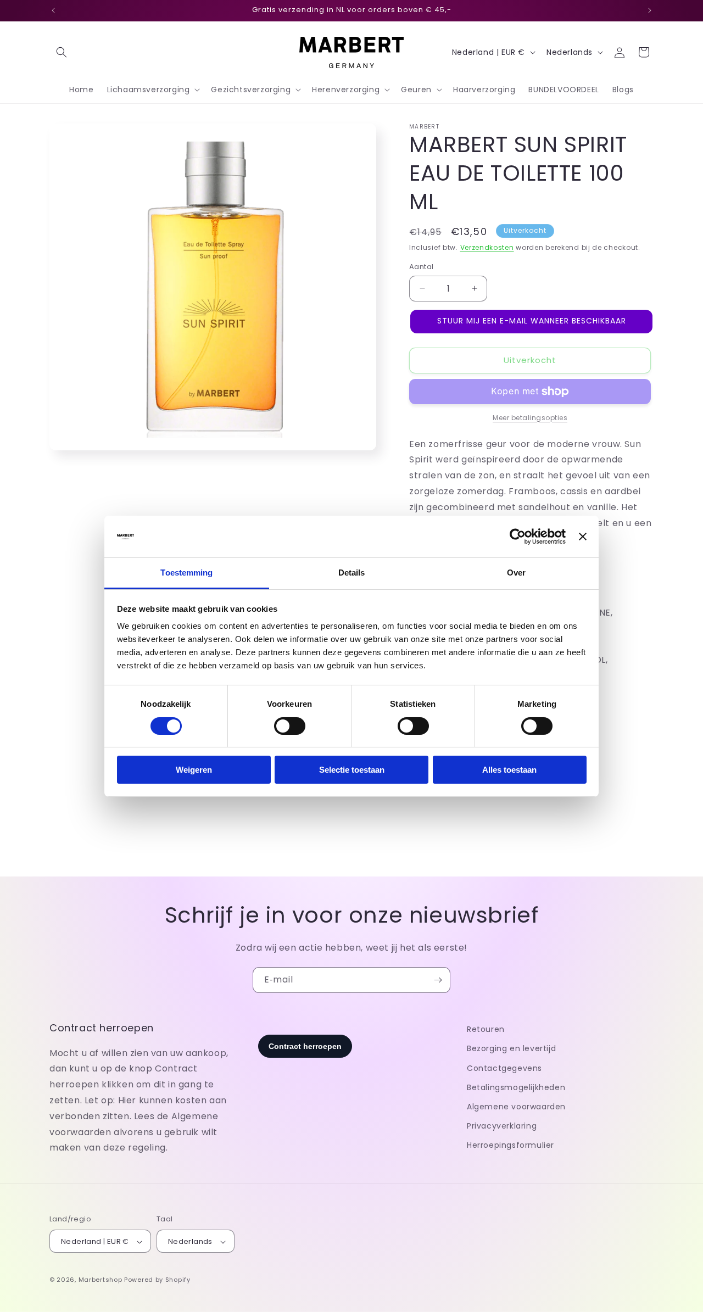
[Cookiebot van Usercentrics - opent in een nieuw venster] (518, 536)
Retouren (486, 1029)
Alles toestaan (509, 769)
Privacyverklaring (502, 1125)
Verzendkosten (487, 247)
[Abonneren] (438, 980)
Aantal (421, 266)
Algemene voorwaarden (516, 1106)
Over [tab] (516, 572)
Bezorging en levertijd (511, 1048)
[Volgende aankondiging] (650, 10)
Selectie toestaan (351, 769)
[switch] (289, 726)
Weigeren (194, 769)
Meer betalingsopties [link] (530, 417)
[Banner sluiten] (583, 536)
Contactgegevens (504, 1068)
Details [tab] (351, 572)
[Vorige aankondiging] (53, 10)
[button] (61, 52)
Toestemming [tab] (186, 572)
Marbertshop (100, 1280)
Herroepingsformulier (510, 1145)
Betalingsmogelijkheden (516, 1087)
